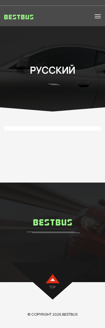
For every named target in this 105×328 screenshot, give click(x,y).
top (52, 287)
